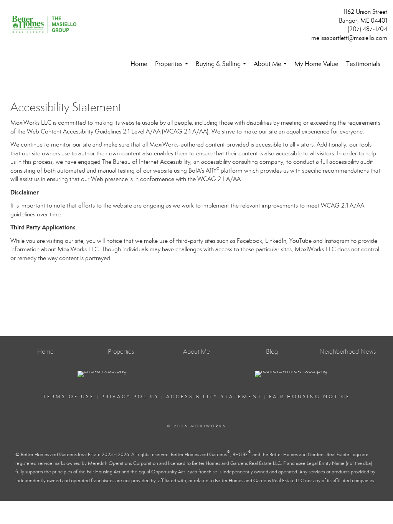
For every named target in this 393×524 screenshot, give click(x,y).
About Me (272, 67)
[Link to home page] (46, 25)
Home (138, 64)
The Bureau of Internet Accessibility (146, 161)
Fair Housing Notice (309, 397)
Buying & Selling (222, 67)
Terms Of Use (68, 397)
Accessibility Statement (214, 397)
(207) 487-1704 (367, 29)
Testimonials (363, 64)
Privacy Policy (130, 397)
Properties (173, 67)
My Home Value (316, 64)
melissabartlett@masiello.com (349, 37)
